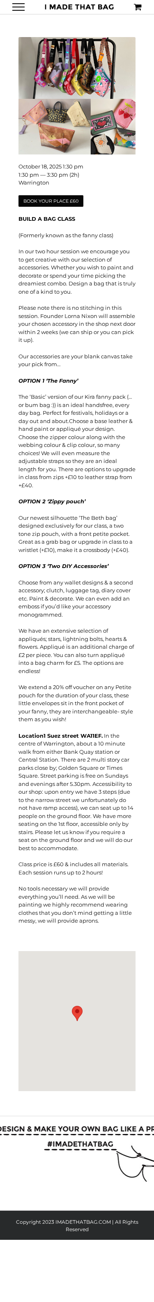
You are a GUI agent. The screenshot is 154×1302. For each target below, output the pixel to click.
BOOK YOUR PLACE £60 (50, 201)
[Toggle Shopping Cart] (138, 6)
